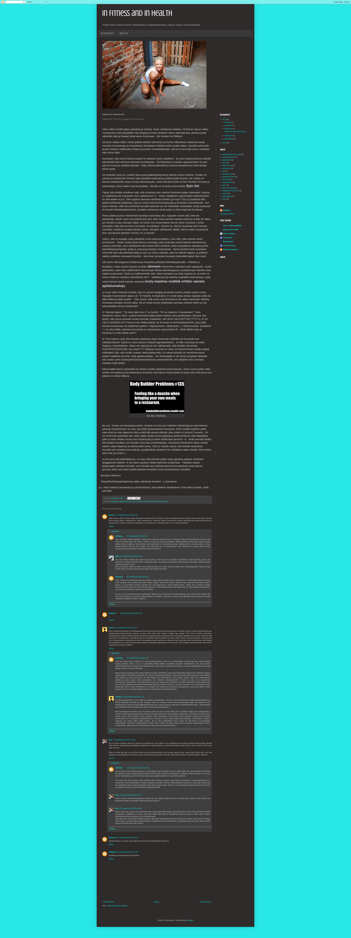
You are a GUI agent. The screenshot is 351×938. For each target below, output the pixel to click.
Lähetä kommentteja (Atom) (117, 906)
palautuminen (227, 182)
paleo (224, 185)
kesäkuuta (228, 125)
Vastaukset (115, 531)
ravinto (166, 501)
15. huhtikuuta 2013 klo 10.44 (127, 515)
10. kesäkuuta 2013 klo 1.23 (127, 852)
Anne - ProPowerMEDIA (232, 226)
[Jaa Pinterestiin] (139, 498)
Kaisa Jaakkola (229, 234)
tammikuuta (228, 139)
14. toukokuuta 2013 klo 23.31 (138, 768)
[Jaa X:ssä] (133, 498)
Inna (110, 740)
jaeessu (112, 515)
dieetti (224, 163)
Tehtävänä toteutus (230, 250)
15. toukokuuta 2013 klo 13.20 (130, 808)
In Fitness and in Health (137, 13)
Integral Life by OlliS (230, 230)
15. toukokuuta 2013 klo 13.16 (130, 795)
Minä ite (124, 33)
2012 (225, 143)
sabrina (112, 628)
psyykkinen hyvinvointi (155, 501)
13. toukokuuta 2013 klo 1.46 (137, 658)
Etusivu (156, 902)
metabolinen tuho (228, 177)
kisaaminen (133, 501)
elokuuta (227, 122)
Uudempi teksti (108, 902)
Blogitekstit (107, 33)
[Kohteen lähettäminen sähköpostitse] (128, 498)
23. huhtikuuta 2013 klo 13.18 (131, 556)
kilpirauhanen (124, 501)
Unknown (119, 536)
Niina (117, 556)
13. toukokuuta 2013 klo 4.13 (133, 697)
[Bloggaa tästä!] (131, 498)
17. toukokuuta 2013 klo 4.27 (127, 838)
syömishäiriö (227, 196)
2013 (225, 120)
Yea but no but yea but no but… (235, 131)
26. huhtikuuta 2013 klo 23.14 (138, 577)
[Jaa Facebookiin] (136, 498)
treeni (224, 199)
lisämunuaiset (142, 501)
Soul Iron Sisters (229, 246)
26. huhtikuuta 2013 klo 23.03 (131, 613)
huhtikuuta (228, 129)
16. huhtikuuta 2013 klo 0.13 (137, 536)
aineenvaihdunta (228, 157)
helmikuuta (228, 136)
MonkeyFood (228, 242)
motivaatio (226, 179)
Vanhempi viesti (205, 902)
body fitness (115, 501)
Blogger (190, 920)
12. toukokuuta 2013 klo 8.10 (126, 628)
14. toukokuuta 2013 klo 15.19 (124, 740)
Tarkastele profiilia (227, 214)
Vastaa (111, 526)
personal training (228, 188)
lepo (223, 171)
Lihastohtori (227, 238)
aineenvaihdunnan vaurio (231, 154)
